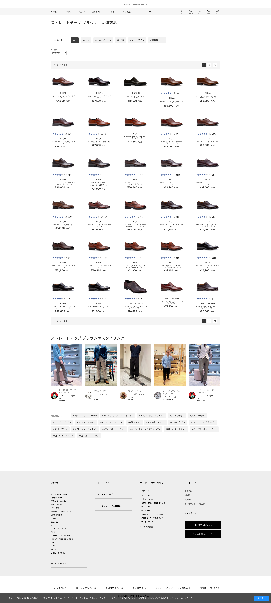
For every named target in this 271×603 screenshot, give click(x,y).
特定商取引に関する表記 (209, 588)
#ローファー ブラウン (86, 422)
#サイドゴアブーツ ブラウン (85, 429)
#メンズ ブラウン (197, 416)
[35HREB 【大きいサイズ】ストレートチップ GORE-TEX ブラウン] (135, 246)
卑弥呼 (53, 546)
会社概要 (188, 491)
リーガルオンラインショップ (153, 482)
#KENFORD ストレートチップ (204, 429)
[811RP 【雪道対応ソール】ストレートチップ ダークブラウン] (99, 286)
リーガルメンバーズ (104, 494)
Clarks (53, 532)
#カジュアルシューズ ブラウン (151, 416)
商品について (146, 495)
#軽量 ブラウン (134, 422)
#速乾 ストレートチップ (176, 429)
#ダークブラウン (137, 40)
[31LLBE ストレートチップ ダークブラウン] (99, 81)
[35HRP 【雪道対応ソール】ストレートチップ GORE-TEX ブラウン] (171, 246)
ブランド (68, 12)
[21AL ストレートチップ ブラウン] (208, 122)
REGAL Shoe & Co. (59, 501)
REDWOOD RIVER (58, 529)
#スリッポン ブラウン (155, 422)
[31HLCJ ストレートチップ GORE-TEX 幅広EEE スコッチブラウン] (135, 205)
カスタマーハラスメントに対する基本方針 (173, 588)
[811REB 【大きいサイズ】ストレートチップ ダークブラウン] (63, 286)
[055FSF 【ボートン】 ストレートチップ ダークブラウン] (135, 286)
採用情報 (188, 500)
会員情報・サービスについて (152, 514)
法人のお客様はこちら (203, 534)
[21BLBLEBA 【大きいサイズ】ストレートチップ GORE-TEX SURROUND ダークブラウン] (99, 163)
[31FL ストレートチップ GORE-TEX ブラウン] (99, 205)
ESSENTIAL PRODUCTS (61, 511)
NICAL (53, 549)
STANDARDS (56, 515)
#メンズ (86, 40)
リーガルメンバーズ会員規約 (108, 506)
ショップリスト (102, 482)
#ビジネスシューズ (103, 40)
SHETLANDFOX (57, 504)
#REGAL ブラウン (177, 422)
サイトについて (147, 522)
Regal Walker (56, 498)
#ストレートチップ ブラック (203, 422)
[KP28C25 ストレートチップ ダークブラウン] (135, 81)
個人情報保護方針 (139, 588)
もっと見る (127, 12)
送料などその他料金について (152, 518)
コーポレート (151, 12)
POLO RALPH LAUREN (60, 535)
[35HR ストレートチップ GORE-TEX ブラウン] (99, 246)
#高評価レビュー (157, 40)
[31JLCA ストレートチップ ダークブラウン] (171, 205)
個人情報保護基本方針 (114, 588)
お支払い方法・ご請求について (153, 503)
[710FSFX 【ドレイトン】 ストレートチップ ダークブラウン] (208, 286)
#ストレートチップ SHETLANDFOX (145, 429)
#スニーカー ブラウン (62, 422)
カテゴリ (54, 12)
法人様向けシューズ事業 (195, 504)
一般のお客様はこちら (203, 525)
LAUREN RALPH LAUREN (62, 539)
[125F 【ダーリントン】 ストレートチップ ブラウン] (171, 286)
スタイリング (97, 12)
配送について (146, 507)
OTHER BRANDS (58, 553)
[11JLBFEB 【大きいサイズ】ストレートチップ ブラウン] (135, 122)
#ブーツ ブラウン (177, 416)
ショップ (112, 12)
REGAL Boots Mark (59, 494)
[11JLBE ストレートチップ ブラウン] (99, 122)
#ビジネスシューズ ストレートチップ (117, 416)
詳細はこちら (186, 598)
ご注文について (147, 499)
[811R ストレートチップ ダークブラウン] (208, 246)
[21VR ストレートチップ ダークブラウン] (171, 163)
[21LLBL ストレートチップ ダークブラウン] (63, 81)
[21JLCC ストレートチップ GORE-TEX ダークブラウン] (135, 163)
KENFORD (55, 508)
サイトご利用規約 (59, 588)
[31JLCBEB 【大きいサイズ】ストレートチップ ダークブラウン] (208, 205)
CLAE (53, 542)
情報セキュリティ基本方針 (86, 588)
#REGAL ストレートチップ (113, 429)
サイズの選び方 (146, 527)
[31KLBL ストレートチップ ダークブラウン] (63, 246)
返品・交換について (149, 510)
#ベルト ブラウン (60, 429)
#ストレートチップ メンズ (111, 422)
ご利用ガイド (145, 491)
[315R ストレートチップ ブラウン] (63, 205)
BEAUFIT (54, 518)
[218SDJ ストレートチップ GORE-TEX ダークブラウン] (171, 122)
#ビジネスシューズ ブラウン (85, 416)
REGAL (54, 491)
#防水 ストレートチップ (63, 436)
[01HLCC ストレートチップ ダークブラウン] (63, 122)
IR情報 (187, 495)
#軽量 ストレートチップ (89, 436)
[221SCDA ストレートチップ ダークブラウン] (208, 163)
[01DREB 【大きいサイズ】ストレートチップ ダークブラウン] (208, 81)
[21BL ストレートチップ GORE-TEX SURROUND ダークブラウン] (63, 163)
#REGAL (120, 40)
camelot (54, 522)
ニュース (81, 12)
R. (52, 525)
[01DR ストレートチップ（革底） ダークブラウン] (171, 81)
